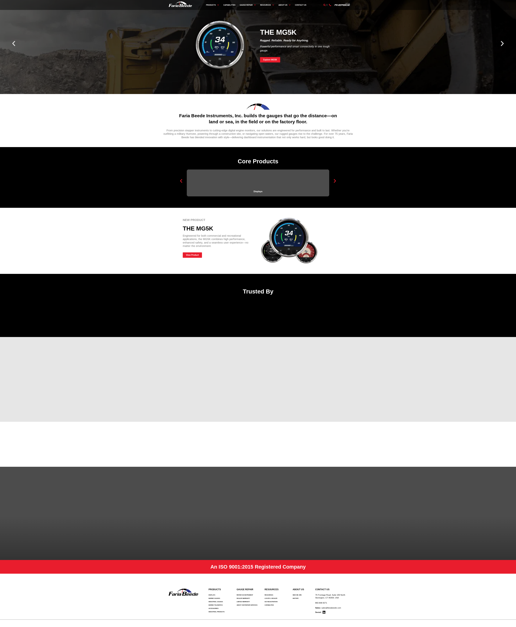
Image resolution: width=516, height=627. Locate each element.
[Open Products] (218, 5)
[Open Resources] (273, 5)
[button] (13, 43)
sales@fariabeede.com (331, 608)
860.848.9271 (321, 603)
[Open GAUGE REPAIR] (255, 5)
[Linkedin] (324, 612)
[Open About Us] (290, 5)
